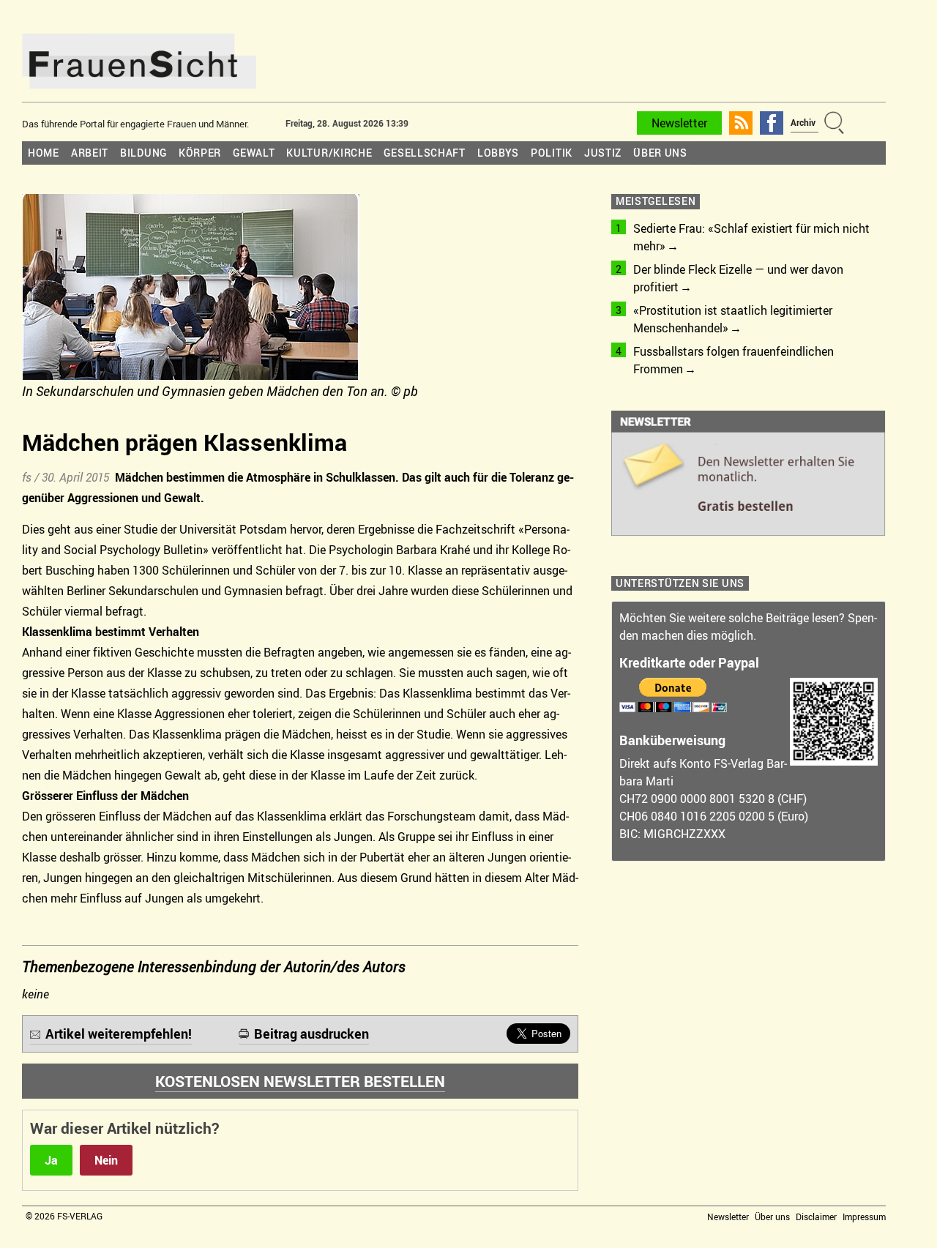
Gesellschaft (424, 153)
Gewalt (254, 153)
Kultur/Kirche (329, 153)
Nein (106, 1160)
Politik (551, 153)
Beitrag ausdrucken (311, 1033)
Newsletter (679, 123)
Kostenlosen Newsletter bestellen (300, 1081)
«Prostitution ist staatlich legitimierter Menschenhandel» (732, 319)
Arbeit (89, 153)
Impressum (864, 1216)
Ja (51, 1160)
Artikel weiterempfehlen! (118, 1033)
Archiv (803, 122)
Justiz (602, 153)
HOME (43, 153)
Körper (200, 153)
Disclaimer (816, 1216)
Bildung (143, 153)
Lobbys (498, 153)
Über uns (660, 153)
